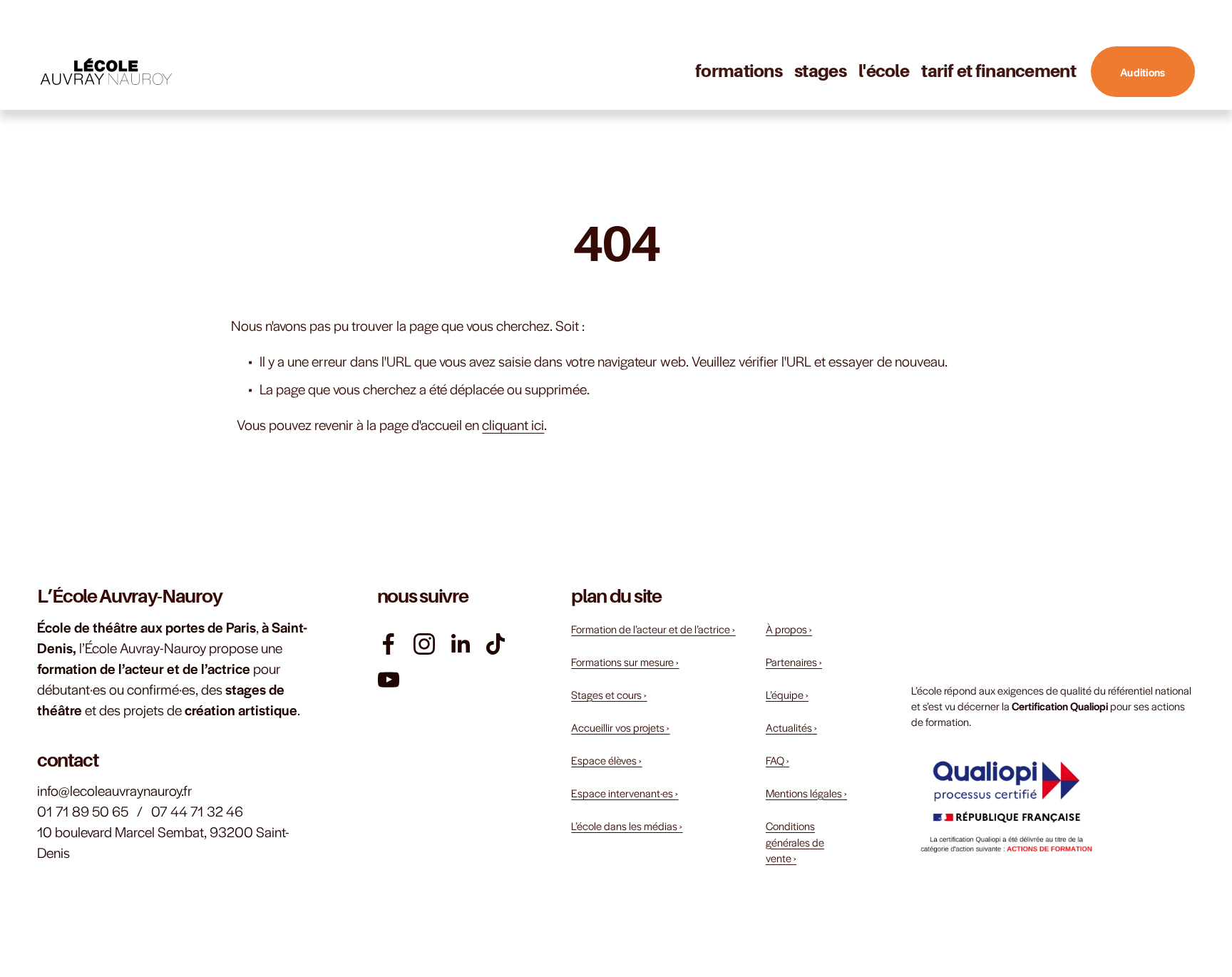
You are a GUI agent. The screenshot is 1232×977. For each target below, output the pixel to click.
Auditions (1143, 71)
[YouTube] (388, 679)
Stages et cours (609, 694)
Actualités (791, 727)
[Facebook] (388, 644)
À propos (789, 628)
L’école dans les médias (626, 825)
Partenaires (794, 661)
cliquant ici (513, 424)
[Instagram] (424, 644)
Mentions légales (806, 792)
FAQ (777, 759)
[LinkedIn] (459, 644)
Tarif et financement (998, 71)
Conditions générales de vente (795, 841)
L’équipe (787, 694)
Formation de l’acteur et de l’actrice (653, 628)
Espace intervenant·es (624, 792)
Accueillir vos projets (620, 727)
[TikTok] (495, 644)
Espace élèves (606, 759)
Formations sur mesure (625, 661)
